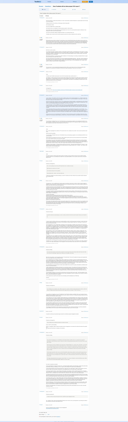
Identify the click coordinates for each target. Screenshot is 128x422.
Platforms (75, 1)
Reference (86, 37)
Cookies (61, 421)
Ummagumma (42, 17)
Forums (41, 6)
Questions (48, 6)
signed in (58, 416)
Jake (41, 37)
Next (48, 414)
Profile (75, 9)
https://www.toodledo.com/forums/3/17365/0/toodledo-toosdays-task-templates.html (67, 89)
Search (64, 9)
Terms (59, 421)
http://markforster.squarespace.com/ (52, 408)
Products (49, 1)
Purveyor (41, 85)
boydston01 (42, 311)
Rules (85, 9)
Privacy (55, 421)
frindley (41, 180)
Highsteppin (42, 151)
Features (62, 1)
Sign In (91, 1)
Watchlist (54, 9)
